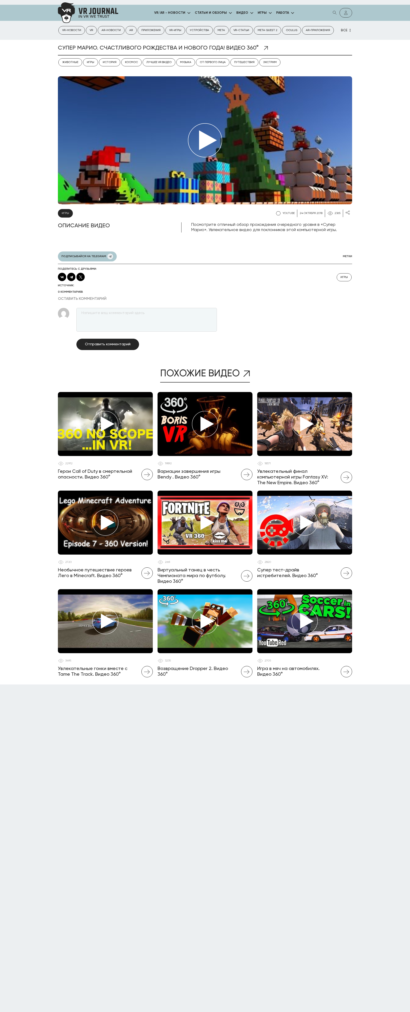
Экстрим (270, 62)
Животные (70, 62)
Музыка (185, 62)
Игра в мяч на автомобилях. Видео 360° (288, 671)
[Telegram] (71, 277)
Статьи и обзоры (211, 12)
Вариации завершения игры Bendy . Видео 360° (189, 474)
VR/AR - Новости (169, 12)
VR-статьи (241, 30)
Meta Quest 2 (267, 30)
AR (131, 30)
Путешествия (244, 62)
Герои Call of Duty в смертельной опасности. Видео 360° (95, 474)
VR (91, 30)
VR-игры (175, 30)
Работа (282, 12)
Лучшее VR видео (159, 62)
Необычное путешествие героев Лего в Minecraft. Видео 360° (95, 573)
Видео (242, 12)
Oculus (291, 30)
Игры (262, 12)
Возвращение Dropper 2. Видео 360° (193, 671)
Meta (221, 30)
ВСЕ (344, 30)
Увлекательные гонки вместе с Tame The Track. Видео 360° (92, 671)
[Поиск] (335, 13)
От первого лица (213, 62)
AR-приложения (318, 30)
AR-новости (111, 30)
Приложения (151, 30)
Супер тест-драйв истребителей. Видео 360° (287, 573)
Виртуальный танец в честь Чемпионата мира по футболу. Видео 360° (192, 576)
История (109, 62)
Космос (131, 62)
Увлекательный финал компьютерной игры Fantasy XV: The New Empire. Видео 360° (292, 477)
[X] (80, 277)
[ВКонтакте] (62, 277)
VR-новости (71, 30)
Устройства (199, 30)
